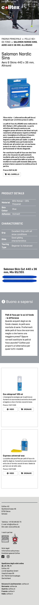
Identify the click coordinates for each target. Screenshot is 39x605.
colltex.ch (25, 584)
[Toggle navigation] (34, 7)
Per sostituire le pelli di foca (14, 153)
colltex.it (9, 594)
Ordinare (27, 409)
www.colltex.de (14, 527)
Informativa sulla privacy (10, 551)
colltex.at (11, 589)
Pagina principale (11, 39)
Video (11, 409)
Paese (28, 2)
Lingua (34, 2)
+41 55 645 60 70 (15, 522)
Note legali (5, 548)
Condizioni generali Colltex (11, 553)
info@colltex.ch (12, 524)
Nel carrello (13, 174)
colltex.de (13, 586)
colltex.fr (11, 591)
